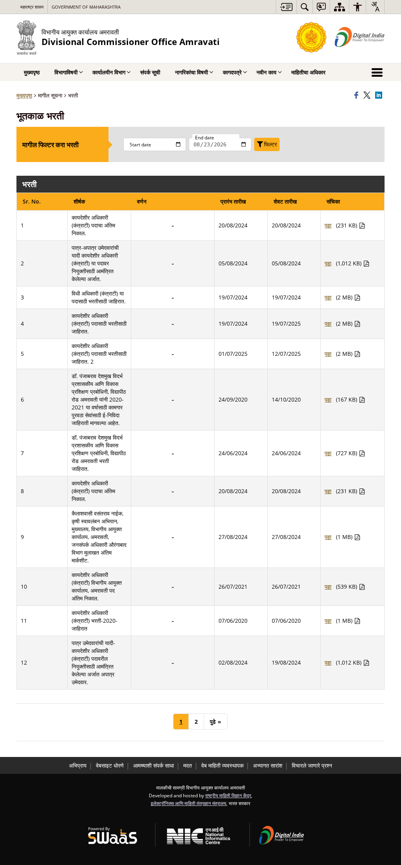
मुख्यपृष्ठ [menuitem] (32, 72)
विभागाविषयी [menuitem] (66, 72)
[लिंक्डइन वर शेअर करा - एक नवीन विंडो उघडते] (380, 95)
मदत (187, 765)
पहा (328, 225)
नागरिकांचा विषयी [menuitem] (191, 72)
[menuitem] (304, 7)
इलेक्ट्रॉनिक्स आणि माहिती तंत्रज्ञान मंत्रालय (188, 803)
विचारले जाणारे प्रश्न (312, 765)
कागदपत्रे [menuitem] (232, 72)
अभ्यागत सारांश (267, 765)
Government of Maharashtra (86, 7)
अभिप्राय (78, 765)
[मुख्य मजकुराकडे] (286, 6)
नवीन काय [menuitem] (266, 72)
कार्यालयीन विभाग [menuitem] (108, 72)
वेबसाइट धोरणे (110, 765)
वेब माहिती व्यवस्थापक (222, 765)
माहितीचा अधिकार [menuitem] (308, 72)
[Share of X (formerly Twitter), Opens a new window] (368, 95)
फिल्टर (270, 144)
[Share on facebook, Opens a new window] (357, 95)
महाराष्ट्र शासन (31, 7)
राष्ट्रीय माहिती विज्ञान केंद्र (228, 795)
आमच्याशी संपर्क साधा (153, 765)
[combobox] (375, 6)
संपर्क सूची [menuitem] (150, 72)
